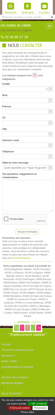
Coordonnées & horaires (17, 367)
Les (16, 28)
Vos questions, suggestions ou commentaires (19, 176)
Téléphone (8, 151)
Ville (4, 129)
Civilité (6, 84)
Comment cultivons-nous (17, 350)
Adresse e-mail (10, 140)
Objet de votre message (15, 162)
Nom (4, 95)
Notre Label (9, 361)
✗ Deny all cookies (19, 408)
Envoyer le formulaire (27, 232)
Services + (8, 355)
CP (4, 118)
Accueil (6, 344)
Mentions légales (12, 383)
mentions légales (21, 258)
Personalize (40, 408)
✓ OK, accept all (37, 403)
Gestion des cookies (14, 377)
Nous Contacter (11, 393)
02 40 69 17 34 (16, 37)
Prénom (6, 106)
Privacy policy (27, 412)
